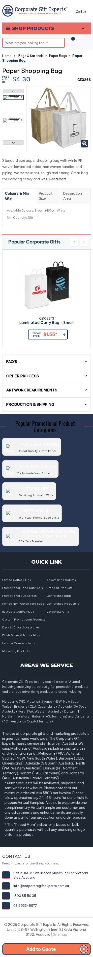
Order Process (22, 376)
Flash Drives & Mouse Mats (21, 635)
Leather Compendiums (18, 643)
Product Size (45, 196)
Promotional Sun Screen (19, 596)
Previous (13, 91)
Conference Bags (59, 596)
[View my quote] (72, 41)
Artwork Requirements (31, 390)
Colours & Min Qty (17, 196)
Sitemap (60, 934)
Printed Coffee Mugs (16, 580)
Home (6, 56)
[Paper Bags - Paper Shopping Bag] (13, 97)
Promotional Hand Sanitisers (22, 588)
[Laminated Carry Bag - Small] (47, 285)
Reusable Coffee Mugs (18, 611)
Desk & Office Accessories (20, 627)
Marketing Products (16, 651)
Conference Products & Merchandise (63, 604)
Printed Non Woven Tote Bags (23, 603)
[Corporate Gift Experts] (34, 10)
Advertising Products (61, 580)
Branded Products (59, 588)
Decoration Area (72, 196)
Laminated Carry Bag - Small (46, 323)
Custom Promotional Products (23, 619)
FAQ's (11, 361)
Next (13, 142)
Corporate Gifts (58, 611)
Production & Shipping (30, 404)
